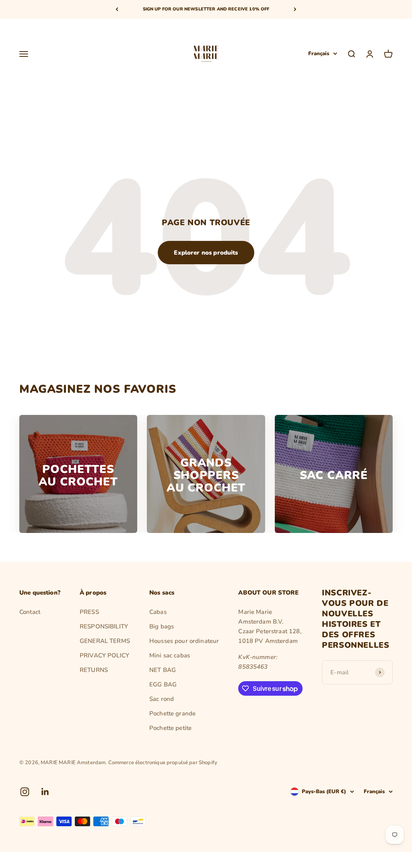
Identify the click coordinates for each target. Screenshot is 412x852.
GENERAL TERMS (105, 641)
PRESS (89, 612)
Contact (29, 612)
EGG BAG (163, 684)
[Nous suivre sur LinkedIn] (45, 791)
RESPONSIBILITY (104, 626)
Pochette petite (170, 728)
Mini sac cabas (169, 655)
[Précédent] (116, 9)
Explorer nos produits (206, 253)
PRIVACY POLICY (104, 655)
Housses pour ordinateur (184, 641)
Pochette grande (172, 713)
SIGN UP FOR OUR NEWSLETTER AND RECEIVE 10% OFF (206, 9)
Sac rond (161, 699)
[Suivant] (295, 9)
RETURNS (94, 670)
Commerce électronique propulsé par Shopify (162, 762)
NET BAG (162, 670)
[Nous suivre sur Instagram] (24, 791)
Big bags (161, 626)
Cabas (158, 612)
